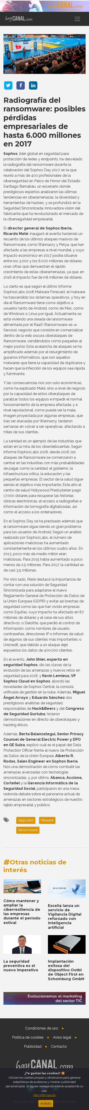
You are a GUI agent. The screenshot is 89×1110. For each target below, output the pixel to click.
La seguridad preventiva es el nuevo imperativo (20, 965)
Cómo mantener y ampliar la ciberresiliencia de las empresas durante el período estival (21, 912)
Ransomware (27, 830)
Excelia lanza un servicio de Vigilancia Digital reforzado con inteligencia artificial (64, 917)
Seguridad (25, 820)
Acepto (45, 1103)
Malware (47, 820)
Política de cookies (28, 1037)
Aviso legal (62, 1037)
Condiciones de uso (41, 1028)
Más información (44, 1095)
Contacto (59, 1046)
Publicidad (33, 1046)
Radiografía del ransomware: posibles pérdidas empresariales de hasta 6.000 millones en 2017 (44, 122)
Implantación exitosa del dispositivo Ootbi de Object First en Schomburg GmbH (66, 970)
